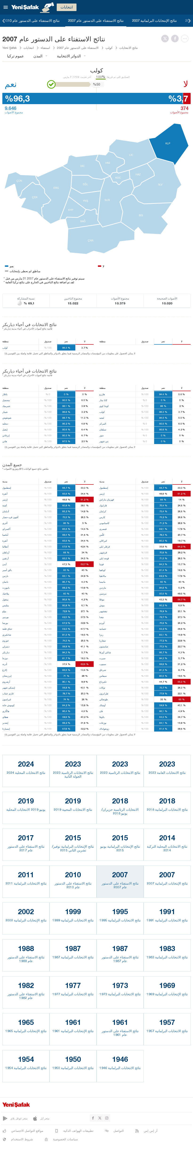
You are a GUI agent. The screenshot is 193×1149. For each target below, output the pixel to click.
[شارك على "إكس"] (166, 38)
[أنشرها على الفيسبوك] (176, 38)
